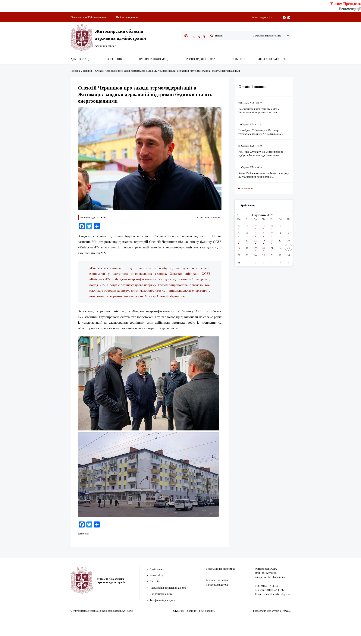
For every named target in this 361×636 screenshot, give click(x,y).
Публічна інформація (154, 59)
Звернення (115, 59)
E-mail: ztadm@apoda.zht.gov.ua (272, 594)
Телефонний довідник (162, 600)
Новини (87, 70)
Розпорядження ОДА (200, 59)
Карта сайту (156, 575)
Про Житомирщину (161, 594)
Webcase (285, 610)
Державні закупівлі (272, 59)
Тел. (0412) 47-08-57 (266, 585)
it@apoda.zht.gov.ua (217, 584)
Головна (75, 70)
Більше (237, 59)
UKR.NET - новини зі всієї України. (194, 610)
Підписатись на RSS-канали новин (89, 17)
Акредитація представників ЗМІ (168, 587)
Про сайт (155, 581)
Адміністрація (81, 59)
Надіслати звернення (127, 17)
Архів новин (247, 205)
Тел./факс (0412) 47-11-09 (269, 590)
